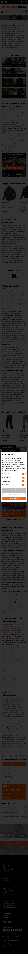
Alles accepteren (14, 499)
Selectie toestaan (14, 494)
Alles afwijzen (14, 490)
